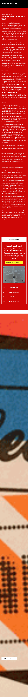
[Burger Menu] (25, 4)
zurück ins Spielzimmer (8, 659)
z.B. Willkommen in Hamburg (12, 262)
